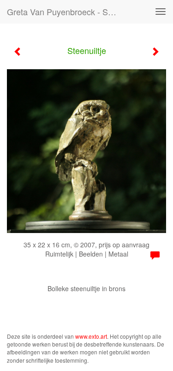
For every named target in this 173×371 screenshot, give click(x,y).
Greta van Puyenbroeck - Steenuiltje (66, 12)
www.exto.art (91, 336)
